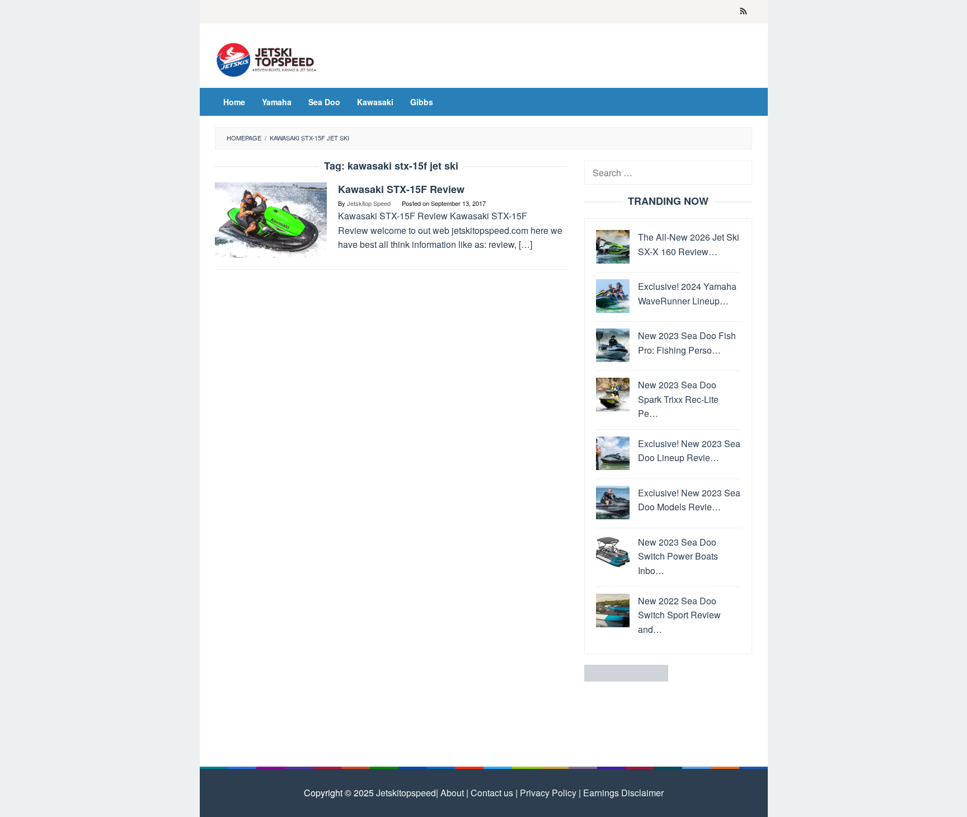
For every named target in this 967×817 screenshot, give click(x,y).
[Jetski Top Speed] (266, 58)
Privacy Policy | (549, 792)
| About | (452, 792)
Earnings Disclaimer (622, 792)
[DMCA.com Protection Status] (626, 672)
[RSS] (743, 12)
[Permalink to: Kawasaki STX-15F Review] (271, 219)
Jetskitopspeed (406, 792)
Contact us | (493, 792)
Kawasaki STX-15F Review (401, 189)
